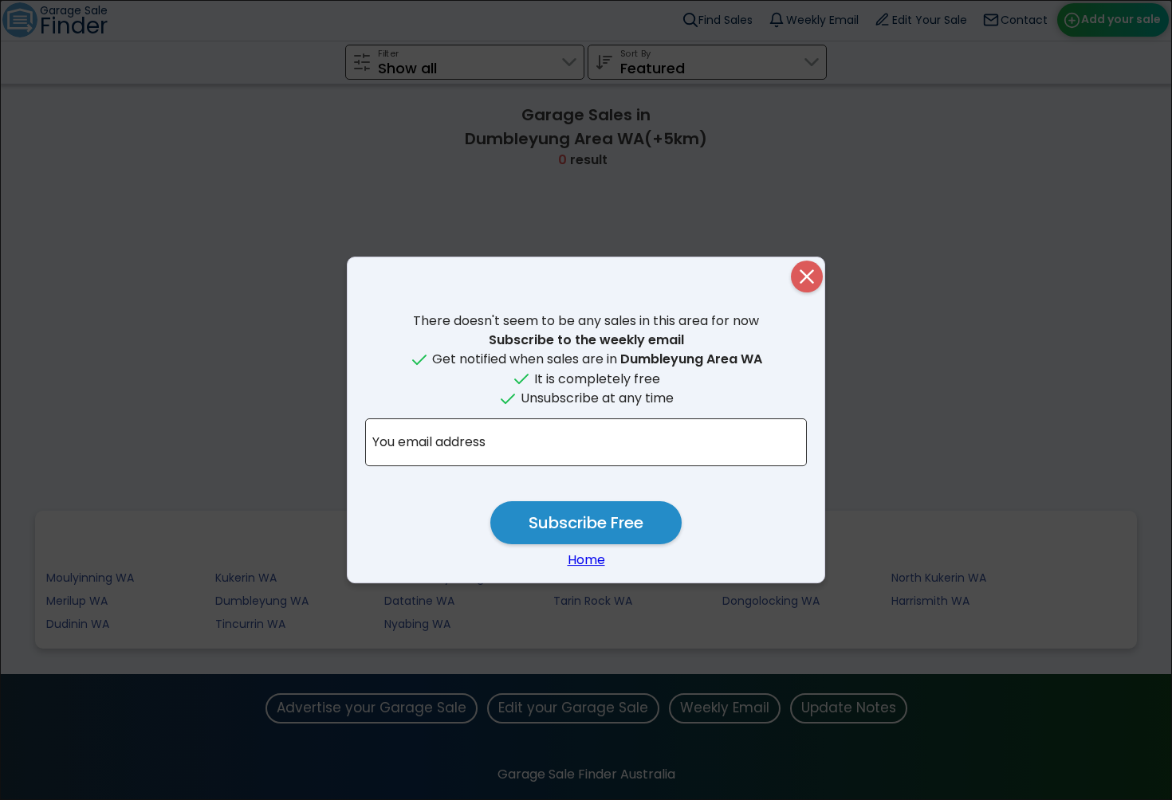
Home (586, 560)
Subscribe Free (586, 523)
